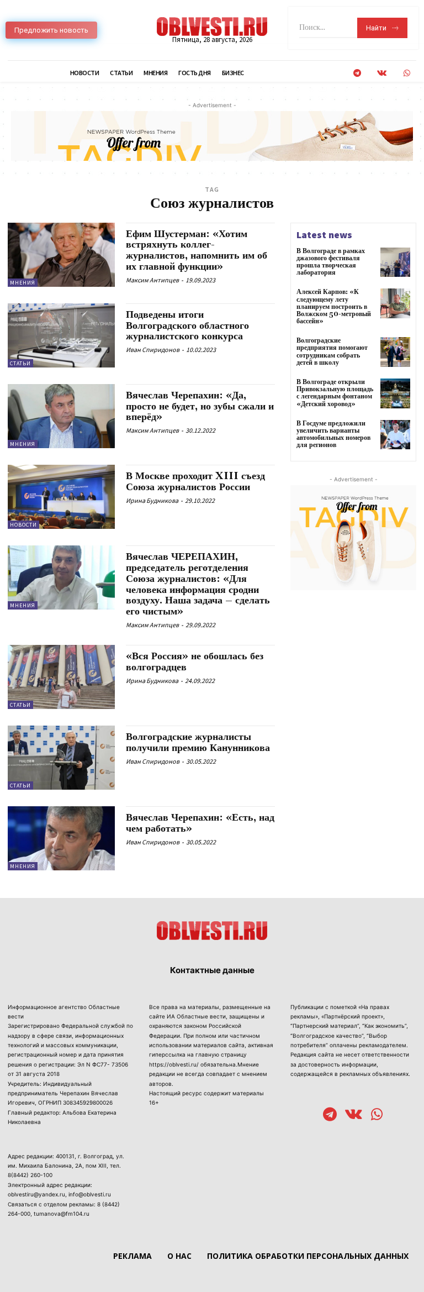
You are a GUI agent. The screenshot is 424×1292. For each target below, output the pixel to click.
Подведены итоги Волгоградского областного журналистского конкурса (187, 325)
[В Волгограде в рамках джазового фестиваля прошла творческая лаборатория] (395, 262)
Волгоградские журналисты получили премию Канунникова (198, 742)
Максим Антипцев (152, 280)
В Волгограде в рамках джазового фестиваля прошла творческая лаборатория (330, 262)
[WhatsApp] (406, 73)
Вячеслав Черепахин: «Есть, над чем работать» (200, 823)
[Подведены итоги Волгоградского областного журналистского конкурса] (61, 335)
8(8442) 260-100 (30, 1175)
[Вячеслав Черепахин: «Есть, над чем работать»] (61, 838)
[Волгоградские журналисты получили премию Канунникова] (61, 758)
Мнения (22, 282)
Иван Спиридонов (152, 349)
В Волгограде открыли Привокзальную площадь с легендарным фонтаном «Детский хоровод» (334, 393)
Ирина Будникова (152, 500)
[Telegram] (357, 73)
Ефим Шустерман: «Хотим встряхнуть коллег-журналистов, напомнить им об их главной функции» (196, 250)
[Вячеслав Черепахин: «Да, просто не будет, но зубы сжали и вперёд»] (61, 416)
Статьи (20, 363)
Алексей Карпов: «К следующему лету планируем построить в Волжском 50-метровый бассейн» (333, 306)
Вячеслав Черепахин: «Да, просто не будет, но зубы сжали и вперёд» (200, 406)
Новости (23, 524)
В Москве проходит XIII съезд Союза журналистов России (195, 481)
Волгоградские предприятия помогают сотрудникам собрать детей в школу (332, 352)
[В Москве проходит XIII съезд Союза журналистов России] (61, 497)
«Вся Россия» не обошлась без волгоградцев (194, 662)
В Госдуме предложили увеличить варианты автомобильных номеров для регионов (333, 434)
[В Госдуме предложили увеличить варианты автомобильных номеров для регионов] (395, 435)
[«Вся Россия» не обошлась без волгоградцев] (61, 677)
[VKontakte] (381, 73)
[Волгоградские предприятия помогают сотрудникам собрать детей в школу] (395, 352)
